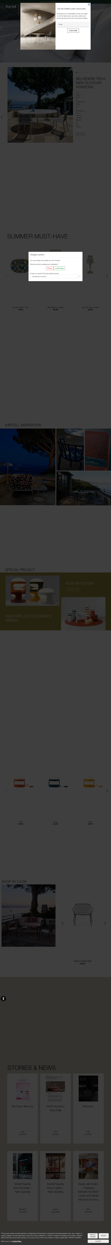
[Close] (89, 4)
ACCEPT (98, 1241)
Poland (49, 268)
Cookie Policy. (17, 1241)
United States (59, 268)
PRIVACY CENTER (93, 1236)
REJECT (103, 1236)
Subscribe (73, 31)
